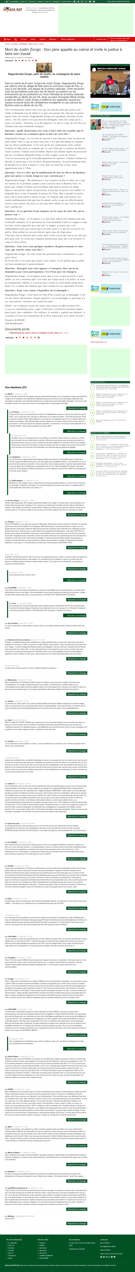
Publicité (42, 1245)
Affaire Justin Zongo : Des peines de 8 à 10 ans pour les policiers (115, 231)
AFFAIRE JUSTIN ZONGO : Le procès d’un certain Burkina (113, 204)
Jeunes (10, 1258)
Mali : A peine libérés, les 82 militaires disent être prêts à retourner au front (110, 437)
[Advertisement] (96, 20)
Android (102, 1250)
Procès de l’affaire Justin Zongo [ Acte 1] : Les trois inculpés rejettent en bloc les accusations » (116, 259)
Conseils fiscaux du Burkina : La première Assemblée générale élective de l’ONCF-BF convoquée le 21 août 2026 (112, 387)
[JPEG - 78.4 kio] (44, 67)
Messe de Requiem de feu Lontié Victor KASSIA (111, 421)
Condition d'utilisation (46, 1255)
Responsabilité (44, 1258)
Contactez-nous (101, 39)
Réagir (107, 140)
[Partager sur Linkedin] (26, 61)
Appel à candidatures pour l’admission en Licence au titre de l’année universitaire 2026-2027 (112, 412)
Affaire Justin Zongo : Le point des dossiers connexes (115, 163)
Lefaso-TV (24, 1)
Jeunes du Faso (66, 1)
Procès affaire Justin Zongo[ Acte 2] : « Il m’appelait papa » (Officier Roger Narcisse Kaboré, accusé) (115, 246)
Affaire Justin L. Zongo (36, 44)
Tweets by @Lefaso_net (98, 342)
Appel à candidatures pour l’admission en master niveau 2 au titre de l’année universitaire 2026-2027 (112, 404)
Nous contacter (105, 1243)
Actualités (14, 44)
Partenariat (43, 1248)
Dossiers (43, 39)
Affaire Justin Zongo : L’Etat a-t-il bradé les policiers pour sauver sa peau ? (115, 191)
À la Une (24, 39)
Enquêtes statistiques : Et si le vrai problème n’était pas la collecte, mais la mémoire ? (111, 464)
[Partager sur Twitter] (22, 61)
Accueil (7, 44)
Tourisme (40, 1)
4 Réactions (109, 128)
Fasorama (32, 1)
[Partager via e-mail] (16, 61)
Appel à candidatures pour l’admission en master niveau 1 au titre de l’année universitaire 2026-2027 (112, 395)
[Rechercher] (16, 40)
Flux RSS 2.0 (43, 1253)
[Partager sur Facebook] (19, 61)
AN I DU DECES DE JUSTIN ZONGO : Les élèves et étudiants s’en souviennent (115, 136)
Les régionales (14, 1)
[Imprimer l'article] (36, 61)
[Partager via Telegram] (33, 61)
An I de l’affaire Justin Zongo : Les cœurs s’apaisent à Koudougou (115, 149)
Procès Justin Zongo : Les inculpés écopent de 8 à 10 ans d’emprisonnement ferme (115, 218)
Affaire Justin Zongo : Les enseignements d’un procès (112, 176)
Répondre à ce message (77, 408)
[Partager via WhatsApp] (29, 61)
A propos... (43, 1243)
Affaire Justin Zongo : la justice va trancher (115, 272)
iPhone (108, 1250)
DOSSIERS (23, 44)
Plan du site (43, 1250)
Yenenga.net (56, 1)
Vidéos (33, 39)
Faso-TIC (48, 1)
